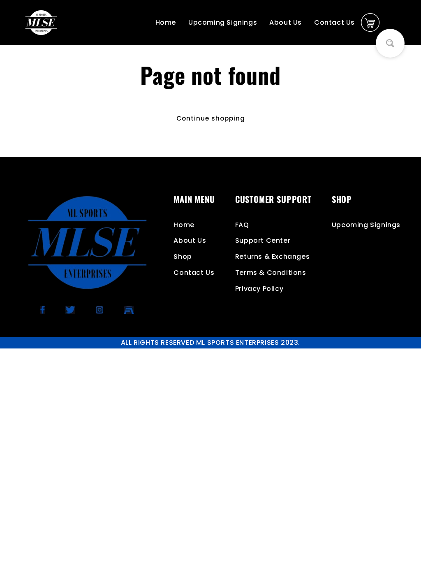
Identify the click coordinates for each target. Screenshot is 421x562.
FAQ (242, 225)
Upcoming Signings (222, 22)
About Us (285, 22)
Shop (182, 256)
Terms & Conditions (270, 272)
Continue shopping (210, 118)
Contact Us (334, 22)
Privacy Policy (259, 288)
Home (165, 22)
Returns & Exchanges (272, 256)
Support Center (262, 240)
